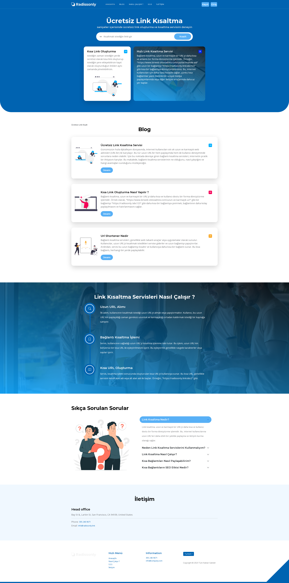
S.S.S (150, 4)
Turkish (188, 554)
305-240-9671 (85, 522)
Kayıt (205, 4)
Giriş (214, 4)
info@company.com (154, 561)
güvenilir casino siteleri (193, 567)
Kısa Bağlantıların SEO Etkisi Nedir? (165, 467)
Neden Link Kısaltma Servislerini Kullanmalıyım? (173, 447)
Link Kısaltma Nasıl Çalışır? (159, 454)
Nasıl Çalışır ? (136, 4)
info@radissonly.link (86, 525)
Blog (121, 4)
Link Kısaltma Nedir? (155, 419)
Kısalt (182, 36)
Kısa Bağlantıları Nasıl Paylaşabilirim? (166, 460)
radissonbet (208, 567)
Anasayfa (110, 4)
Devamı (106, 170)
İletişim (160, 4)
